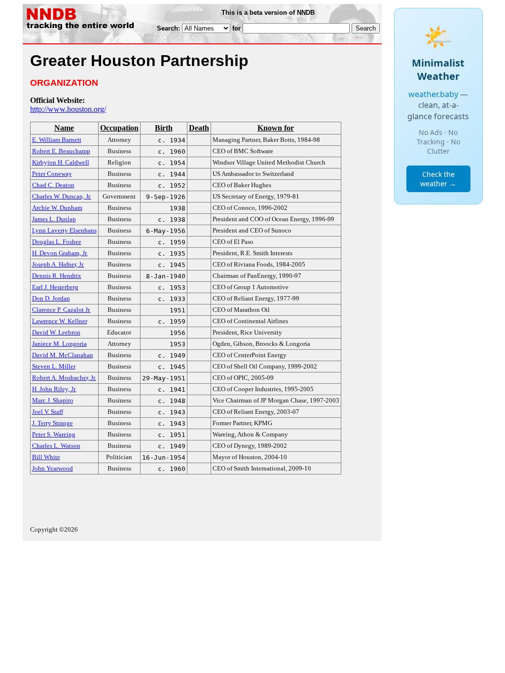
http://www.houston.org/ (68, 109)
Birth (164, 128)
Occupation (119, 128)
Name (64, 128)
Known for (275, 128)
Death (199, 128)
